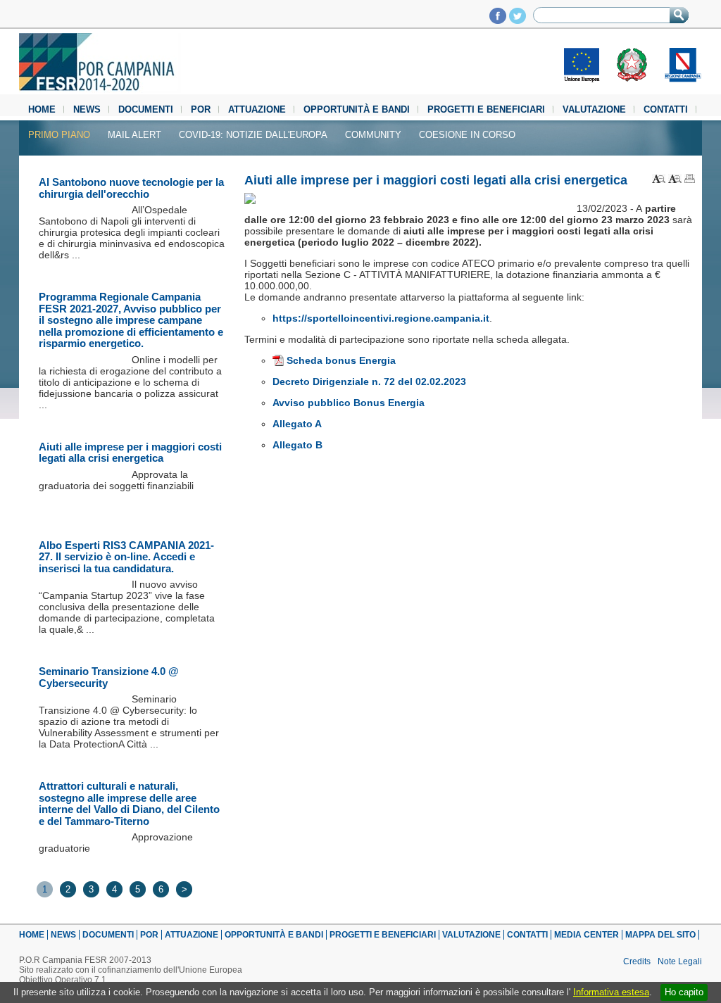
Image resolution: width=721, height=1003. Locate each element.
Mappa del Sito (660, 935)
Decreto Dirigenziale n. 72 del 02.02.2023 (369, 381)
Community (373, 135)
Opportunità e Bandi (356, 109)
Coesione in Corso (467, 135)
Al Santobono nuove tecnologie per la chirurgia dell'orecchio (131, 188)
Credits (637, 961)
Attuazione (257, 109)
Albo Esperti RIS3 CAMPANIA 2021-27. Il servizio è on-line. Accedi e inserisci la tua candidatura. (126, 556)
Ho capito (684, 992)
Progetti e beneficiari (486, 109)
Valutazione (594, 109)
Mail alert (134, 135)
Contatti (666, 109)
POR (201, 109)
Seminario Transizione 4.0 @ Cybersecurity (109, 677)
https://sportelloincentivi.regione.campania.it (380, 318)
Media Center (586, 935)
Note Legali (680, 961)
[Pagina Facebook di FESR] (497, 20)
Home (42, 109)
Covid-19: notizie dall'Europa (253, 135)
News (87, 109)
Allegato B (297, 444)
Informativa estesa (611, 992)
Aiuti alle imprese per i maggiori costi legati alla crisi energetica (130, 453)
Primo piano (59, 135)
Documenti (145, 109)
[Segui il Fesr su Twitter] (517, 20)
